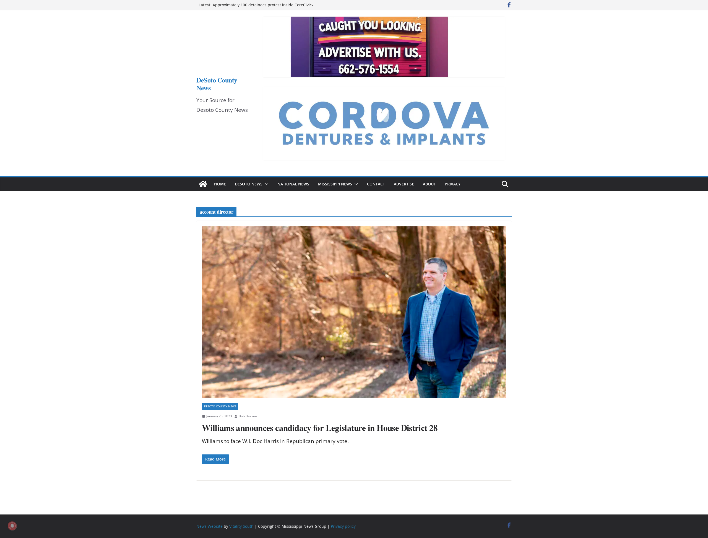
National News (293, 184)
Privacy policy (343, 526)
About (429, 184)
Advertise (404, 184)
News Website (209, 526)
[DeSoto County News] (203, 184)
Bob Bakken (248, 416)
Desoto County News (220, 406)
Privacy (452, 184)
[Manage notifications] (12, 525)
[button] (265, 184)
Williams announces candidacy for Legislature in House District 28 (320, 427)
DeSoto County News (216, 83)
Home (220, 184)
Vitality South (241, 526)
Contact (376, 184)
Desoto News (248, 184)
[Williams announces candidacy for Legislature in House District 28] (354, 312)
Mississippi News (335, 184)
